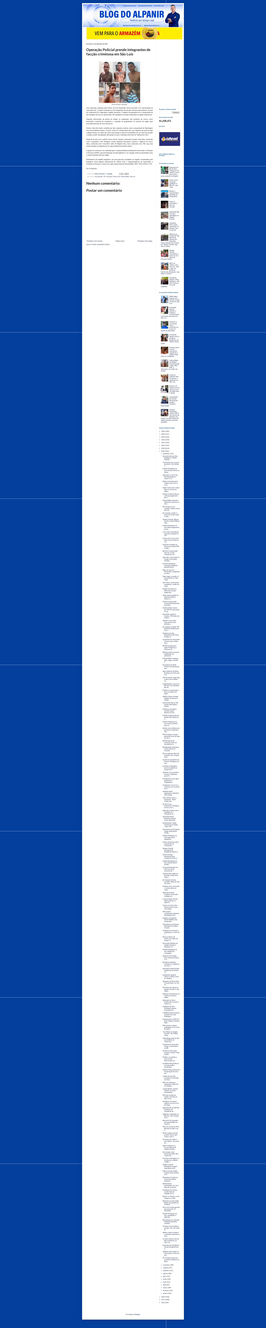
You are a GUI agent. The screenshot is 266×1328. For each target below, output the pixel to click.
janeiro (165, 1293)
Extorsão (109, 176)
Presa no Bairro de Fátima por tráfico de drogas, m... (170, 938)
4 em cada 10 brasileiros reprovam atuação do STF (171, 533)
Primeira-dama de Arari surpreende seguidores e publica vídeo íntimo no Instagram (170, 352)
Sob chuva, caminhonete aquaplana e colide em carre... (171, 584)
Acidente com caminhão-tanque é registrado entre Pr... (171, 774)
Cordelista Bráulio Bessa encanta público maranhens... (171, 1065)
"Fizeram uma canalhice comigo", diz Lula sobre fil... (171, 1228)
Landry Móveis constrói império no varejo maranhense (170, 1090)
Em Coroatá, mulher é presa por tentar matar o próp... (171, 514)
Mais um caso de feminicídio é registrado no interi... (171, 571)
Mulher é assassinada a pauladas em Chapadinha (174, 193)
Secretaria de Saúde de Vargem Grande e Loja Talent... (171, 989)
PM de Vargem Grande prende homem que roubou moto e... (170, 1134)
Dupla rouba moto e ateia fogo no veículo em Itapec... (171, 489)
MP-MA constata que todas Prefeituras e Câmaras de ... (170, 647)
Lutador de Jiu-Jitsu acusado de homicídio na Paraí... (171, 1077)
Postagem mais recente (94, 241)
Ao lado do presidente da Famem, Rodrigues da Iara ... (171, 761)
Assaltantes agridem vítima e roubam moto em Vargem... (171, 976)
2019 (163, 451)
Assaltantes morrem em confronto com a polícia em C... (171, 786)
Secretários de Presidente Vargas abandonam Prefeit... (171, 831)
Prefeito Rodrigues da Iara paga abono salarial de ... (170, 837)
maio (165, 1282)
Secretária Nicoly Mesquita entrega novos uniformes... (169, 818)
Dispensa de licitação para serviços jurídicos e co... (171, 957)
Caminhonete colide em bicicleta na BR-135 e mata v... (170, 875)
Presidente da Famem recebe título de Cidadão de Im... (170, 1191)
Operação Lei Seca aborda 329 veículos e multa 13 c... (171, 1002)
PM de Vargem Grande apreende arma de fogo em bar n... (171, 736)
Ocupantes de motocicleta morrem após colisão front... (171, 641)
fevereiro (166, 1290)
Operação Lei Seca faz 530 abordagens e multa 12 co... (170, 476)
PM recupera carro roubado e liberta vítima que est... (171, 508)
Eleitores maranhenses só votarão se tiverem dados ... (171, 995)
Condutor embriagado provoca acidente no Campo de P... (170, 767)
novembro (166, 1265)
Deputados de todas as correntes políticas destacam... (170, 1179)
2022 (163, 442)
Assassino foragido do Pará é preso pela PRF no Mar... (171, 546)
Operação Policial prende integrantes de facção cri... (171, 970)
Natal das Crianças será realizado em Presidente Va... (170, 812)
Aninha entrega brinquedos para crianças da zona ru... (170, 856)
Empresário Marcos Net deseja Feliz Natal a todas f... (170, 704)
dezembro (166, 453)
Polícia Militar (125, 176)
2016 (163, 1302)
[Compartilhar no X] (124, 174)
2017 (163, 1299)
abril (164, 1285)
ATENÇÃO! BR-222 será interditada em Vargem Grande (174, 215)
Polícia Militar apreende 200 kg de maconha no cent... (171, 502)
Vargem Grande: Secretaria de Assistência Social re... (171, 850)
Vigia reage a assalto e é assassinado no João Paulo (171, 578)
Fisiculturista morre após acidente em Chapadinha (171, 780)
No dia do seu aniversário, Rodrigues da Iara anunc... (171, 805)
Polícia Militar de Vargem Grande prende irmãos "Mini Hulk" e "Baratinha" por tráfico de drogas (170, 366)
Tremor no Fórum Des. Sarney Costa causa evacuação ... (170, 907)
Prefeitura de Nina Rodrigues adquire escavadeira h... (169, 1008)
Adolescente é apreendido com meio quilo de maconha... (171, 1185)
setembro (166, 1270)
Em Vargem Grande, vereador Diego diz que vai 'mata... (171, 881)
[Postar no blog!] (122, 174)
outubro (166, 1268)
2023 (163, 440)
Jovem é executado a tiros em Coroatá (173, 204)
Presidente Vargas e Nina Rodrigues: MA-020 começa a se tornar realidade (170, 282)
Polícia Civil (116, 176)
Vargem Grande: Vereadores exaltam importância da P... (170, 1166)
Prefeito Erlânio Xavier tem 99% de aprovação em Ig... (171, 609)
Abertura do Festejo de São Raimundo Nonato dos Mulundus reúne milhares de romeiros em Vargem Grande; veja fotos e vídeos (170, 240)
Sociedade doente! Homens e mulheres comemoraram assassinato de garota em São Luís (170, 313)
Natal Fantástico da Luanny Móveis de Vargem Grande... (169, 1147)
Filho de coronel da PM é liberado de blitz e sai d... (171, 1128)
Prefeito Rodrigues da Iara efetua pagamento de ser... (171, 527)
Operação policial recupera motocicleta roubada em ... (170, 894)
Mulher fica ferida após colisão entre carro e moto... (170, 483)
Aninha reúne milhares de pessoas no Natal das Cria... (171, 729)
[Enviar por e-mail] (120, 174)
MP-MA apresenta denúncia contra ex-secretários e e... (170, 742)
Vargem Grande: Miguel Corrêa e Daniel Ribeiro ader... (171, 521)
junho (165, 1279)
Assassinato (98, 176)
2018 (163, 1297)
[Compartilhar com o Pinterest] (128, 174)
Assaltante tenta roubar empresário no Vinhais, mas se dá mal (174, 226)
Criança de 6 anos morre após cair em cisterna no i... (171, 540)
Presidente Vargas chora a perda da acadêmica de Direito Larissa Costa (170, 339)
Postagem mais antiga (145, 241)
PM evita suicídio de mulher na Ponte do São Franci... (170, 1096)
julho (165, 1276)
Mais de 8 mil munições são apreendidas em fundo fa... (170, 1122)
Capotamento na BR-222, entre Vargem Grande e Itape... (171, 1021)
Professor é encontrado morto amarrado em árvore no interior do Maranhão (169, 326)
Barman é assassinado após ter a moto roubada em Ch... (170, 552)
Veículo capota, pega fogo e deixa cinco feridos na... (171, 679)
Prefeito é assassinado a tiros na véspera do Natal (171, 692)
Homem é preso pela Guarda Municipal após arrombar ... (171, 603)
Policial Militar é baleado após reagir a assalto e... (171, 660)
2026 (163, 431)
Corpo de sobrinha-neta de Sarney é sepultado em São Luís (174, 378)
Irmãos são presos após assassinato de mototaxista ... (171, 843)
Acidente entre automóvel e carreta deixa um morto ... (171, 888)
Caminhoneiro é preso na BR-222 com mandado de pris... (171, 685)
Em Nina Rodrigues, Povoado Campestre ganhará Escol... (170, 565)
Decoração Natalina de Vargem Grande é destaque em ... (170, 945)
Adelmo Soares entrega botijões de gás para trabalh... (170, 698)
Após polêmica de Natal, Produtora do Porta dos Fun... (171, 673)
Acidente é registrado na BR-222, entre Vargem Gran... (171, 1115)
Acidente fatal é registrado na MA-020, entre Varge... (171, 793)
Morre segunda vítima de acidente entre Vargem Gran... (171, 755)
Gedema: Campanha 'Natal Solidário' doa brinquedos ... (170, 919)
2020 (163, 448)
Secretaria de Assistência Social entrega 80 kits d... (171, 1247)
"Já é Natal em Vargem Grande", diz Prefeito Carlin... (170, 1033)
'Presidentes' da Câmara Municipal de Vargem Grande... (171, 926)
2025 (163, 434)
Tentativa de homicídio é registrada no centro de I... (171, 932)
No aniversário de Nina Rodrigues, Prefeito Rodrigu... (170, 457)
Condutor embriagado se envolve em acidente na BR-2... (171, 1160)
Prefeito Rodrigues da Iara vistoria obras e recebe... (170, 862)
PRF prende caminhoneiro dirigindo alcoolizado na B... (171, 913)
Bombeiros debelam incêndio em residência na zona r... (171, 964)
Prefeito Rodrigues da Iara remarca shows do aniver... (171, 470)
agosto (165, 1273)
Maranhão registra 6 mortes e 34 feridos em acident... (171, 616)
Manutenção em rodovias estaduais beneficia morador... (171, 1221)
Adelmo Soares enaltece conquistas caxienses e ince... (171, 1234)
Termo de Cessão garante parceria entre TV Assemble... (171, 1209)
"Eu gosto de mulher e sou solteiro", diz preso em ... (171, 1141)
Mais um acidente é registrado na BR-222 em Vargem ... (170, 1084)
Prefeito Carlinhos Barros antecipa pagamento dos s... (171, 495)
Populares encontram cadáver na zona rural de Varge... (171, 1103)
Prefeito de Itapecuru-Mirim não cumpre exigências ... (170, 590)
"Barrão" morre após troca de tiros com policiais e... (169, 622)
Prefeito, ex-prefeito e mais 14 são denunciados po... (170, 1058)
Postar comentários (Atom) (101, 244)
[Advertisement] (169, 74)
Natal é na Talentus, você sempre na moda (171, 1197)
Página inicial (120, 241)
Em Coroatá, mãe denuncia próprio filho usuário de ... (170, 1153)
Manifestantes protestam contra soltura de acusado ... (171, 748)
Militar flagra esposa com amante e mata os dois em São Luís (174, 300)
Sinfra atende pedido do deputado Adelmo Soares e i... (170, 597)
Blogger (137, 1314)
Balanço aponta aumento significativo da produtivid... (171, 654)
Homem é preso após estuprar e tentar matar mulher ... (171, 1052)
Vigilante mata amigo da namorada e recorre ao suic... (171, 1253)
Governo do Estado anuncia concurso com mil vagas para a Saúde (174, 389)
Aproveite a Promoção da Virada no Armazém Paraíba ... (171, 559)
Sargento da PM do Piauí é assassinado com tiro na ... (171, 983)
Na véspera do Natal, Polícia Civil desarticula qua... (171, 666)
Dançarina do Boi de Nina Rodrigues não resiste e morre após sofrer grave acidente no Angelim (170, 171)
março (165, 1287)
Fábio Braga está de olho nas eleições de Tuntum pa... (171, 1040)
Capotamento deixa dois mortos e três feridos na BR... (171, 1046)
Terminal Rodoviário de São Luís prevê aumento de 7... (170, 869)
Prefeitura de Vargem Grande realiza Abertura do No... (170, 710)
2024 (163, 437)
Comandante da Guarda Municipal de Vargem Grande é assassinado (169, 401)
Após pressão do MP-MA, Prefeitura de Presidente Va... (171, 1109)
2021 (163, 445)
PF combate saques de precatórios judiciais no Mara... (171, 1259)
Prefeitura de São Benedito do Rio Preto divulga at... (171, 635)
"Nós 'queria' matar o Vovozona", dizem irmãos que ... (169, 799)
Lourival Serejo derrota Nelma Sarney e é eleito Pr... (170, 900)
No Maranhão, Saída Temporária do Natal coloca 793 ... (170, 824)
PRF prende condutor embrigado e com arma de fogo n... (171, 1027)
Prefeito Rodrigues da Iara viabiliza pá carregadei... (170, 951)
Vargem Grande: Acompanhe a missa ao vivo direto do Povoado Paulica (170, 254)
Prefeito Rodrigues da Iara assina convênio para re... (170, 723)
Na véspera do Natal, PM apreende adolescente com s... (171, 628)
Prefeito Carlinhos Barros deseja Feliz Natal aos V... (171, 717)
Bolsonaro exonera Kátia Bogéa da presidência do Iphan (171, 1202)
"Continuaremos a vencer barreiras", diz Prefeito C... (171, 464)
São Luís (132, 176)
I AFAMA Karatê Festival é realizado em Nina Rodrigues (171, 1014)
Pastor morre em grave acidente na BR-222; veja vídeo (173, 183)
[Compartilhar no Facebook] (126, 174)
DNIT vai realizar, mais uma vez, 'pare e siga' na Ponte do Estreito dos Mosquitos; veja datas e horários (170, 268)
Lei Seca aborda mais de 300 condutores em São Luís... (171, 1240)
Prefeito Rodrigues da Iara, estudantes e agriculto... (170, 1215)
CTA (104, 176)
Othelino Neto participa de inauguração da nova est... (171, 1071)
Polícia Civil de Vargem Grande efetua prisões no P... (171, 1172)
